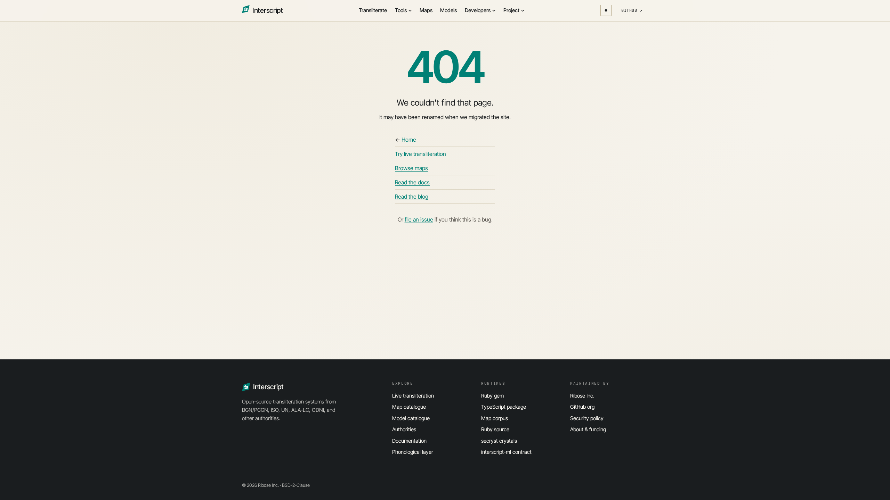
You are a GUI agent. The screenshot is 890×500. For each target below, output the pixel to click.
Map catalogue (409, 406)
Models (448, 10)
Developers (478, 10)
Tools (401, 10)
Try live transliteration (420, 153)
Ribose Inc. (582, 395)
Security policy (587, 418)
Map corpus (494, 418)
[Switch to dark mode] (606, 10)
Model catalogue (411, 418)
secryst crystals (499, 441)
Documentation (409, 441)
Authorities (404, 429)
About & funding (588, 429)
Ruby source (495, 429)
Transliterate (373, 10)
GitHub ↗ (631, 10)
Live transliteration (413, 395)
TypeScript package (503, 406)
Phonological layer (412, 452)
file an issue (419, 219)
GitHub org (582, 406)
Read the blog (411, 196)
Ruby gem (492, 395)
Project (511, 10)
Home (409, 139)
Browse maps (411, 168)
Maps (426, 10)
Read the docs (412, 182)
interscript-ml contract (506, 452)
